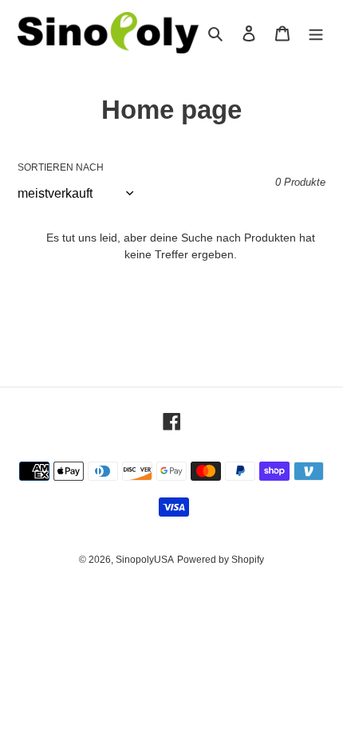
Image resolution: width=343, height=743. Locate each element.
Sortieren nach (61, 167)
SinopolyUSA (145, 559)
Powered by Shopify (220, 559)
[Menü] (316, 33)
